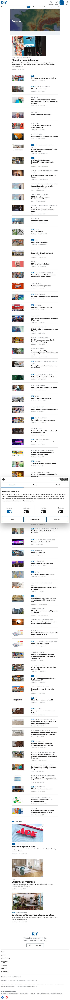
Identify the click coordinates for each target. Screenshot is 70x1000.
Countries (4, 971)
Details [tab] (35, 485)
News (3, 955)
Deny (12, 519)
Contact (32, 993)
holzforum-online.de (32, 980)
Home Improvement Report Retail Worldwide (26, 986)
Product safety (24, 993)
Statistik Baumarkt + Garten (7, 986)
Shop (56, 4)
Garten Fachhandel (59, 984)
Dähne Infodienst (18, 984)
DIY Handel (50, 984)
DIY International (5, 984)
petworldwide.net (21, 980)
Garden (4, 965)
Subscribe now (36, 945)
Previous (3, 6)
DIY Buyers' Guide (42, 984)
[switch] (26, 511)
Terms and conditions (43, 993)
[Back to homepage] (35, 934)
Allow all (57, 519)
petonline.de (12, 980)
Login (61, 3)
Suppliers (4, 962)
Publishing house (17, 976)
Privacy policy (13, 993)
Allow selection (35, 519)
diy (12, 984)
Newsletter (51, 4)
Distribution (5, 958)
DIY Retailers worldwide (30, 984)
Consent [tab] (12, 485)
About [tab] (58, 485)
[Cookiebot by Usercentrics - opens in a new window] (60, 479)
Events (3, 968)
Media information (56, 993)
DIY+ (3, 952)
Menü (67, 4)
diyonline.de (4, 980)
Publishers (4, 993)
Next (66, 6)
